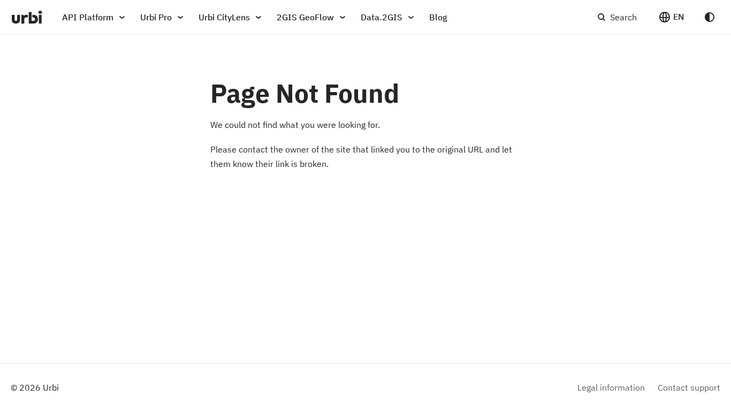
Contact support (689, 387)
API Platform (87, 17)
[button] (671, 17)
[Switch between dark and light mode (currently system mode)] (709, 17)
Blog (438, 17)
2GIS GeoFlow (305, 17)
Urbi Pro (156, 17)
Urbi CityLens (224, 17)
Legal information (611, 387)
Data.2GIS (381, 17)
